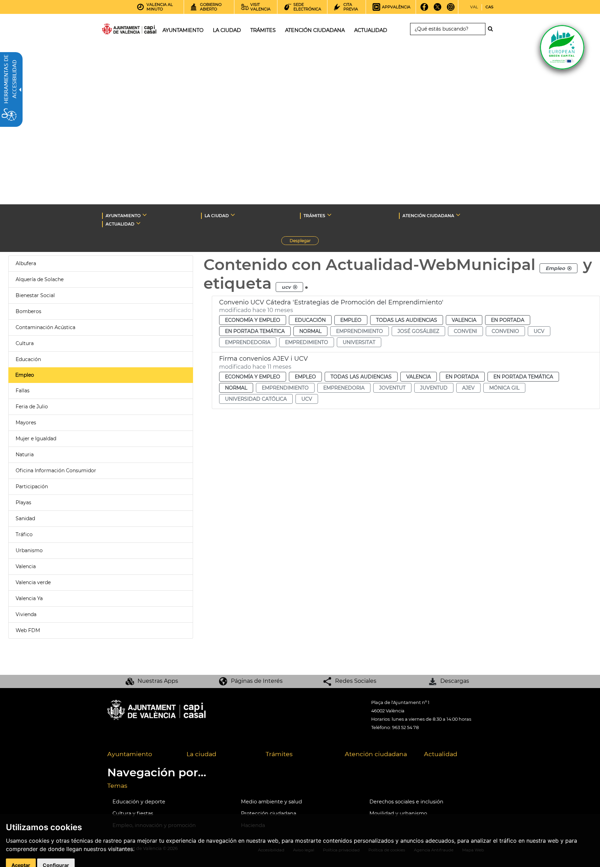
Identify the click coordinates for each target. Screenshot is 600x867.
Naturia (25, 454)
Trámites (279, 754)
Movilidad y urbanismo (398, 813)
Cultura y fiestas (132, 813)
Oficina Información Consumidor (56, 470)
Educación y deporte (138, 802)
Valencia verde (33, 582)
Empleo (24, 375)
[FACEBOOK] (424, 9)
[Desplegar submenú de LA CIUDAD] (233, 214)
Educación (28, 359)
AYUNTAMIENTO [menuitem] (182, 30)
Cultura (25, 343)
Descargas (454, 681)
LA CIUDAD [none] (217, 215)
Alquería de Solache (40, 279)
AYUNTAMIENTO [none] (123, 215)
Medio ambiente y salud (271, 802)
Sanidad (25, 518)
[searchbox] (447, 29)
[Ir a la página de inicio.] (116, 30)
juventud (434, 388)
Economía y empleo (252, 320)
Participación (32, 486)
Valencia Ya (29, 598)
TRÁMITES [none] (314, 215)
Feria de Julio (32, 406)
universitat (359, 342)
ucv (539, 331)
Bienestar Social (35, 295)
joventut (392, 388)
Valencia (26, 566)
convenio (505, 331)
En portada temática (255, 331)
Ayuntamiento (129, 754)
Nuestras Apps (158, 681)
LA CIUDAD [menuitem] (227, 30)
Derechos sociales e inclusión (406, 802)
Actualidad (440, 754)
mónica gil (504, 388)
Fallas (23, 390)
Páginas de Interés (257, 681)
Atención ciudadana (376, 754)
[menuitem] (141, 754)
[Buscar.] (492, 29)
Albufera (26, 263)
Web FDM (28, 630)
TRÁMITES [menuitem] (263, 30)
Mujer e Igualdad (36, 438)
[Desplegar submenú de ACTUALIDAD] (138, 223)
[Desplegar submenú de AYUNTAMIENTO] (144, 214)
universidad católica (256, 399)
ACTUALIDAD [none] (120, 224)
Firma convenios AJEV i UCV (263, 358)
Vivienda (26, 614)
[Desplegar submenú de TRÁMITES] (329, 214)
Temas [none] (117, 785)
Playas (23, 502)
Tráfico (24, 534)
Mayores (26, 422)
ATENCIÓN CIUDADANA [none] (428, 215)
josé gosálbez (418, 331)
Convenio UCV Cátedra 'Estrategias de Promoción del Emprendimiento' (331, 302)
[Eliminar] (569, 268)
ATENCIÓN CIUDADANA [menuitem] (315, 30)
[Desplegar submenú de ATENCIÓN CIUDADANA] (458, 214)
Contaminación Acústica (45, 327)
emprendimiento (359, 331)
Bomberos (28, 311)
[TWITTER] (437, 9)
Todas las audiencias (406, 320)
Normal (310, 331)
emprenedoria (344, 388)
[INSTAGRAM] (451, 9)
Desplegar (304, 241)
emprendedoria (247, 342)
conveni (465, 331)
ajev (468, 388)
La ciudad (201, 754)
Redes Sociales (355, 681)
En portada (507, 320)
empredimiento (306, 342)
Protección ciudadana (268, 813)
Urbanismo (29, 550)
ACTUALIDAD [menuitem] (370, 30)
